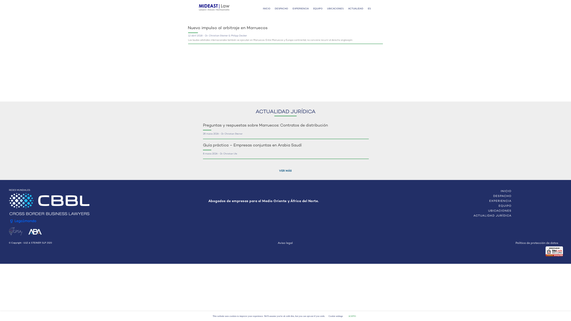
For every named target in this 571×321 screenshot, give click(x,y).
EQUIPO (318, 8)
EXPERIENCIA (301, 8)
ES (369, 8)
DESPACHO (281, 8)
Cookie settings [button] (336, 316)
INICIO (266, 8)
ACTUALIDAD (355, 8)
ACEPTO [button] (352, 316)
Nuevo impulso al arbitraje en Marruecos (228, 28)
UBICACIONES (335, 8)
